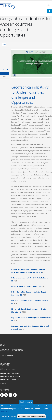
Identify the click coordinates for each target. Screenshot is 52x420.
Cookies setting (26, 402)
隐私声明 (3, 384)
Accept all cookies (9, 416)
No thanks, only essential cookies (31, 416)
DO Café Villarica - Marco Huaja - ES (26, 286)
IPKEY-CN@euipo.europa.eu (10, 373)
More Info (5, 411)
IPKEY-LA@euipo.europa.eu (9, 379)
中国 (47, 5)
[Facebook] (15, 395)
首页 (4, 44)
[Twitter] (6, 395)
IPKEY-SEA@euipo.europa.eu (10, 376)
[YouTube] (2, 395)
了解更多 (10, 355)
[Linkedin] (10, 395)
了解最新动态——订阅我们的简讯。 (12, 350)
